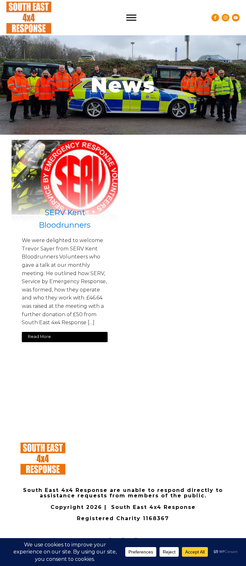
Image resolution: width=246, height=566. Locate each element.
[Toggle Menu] (131, 17)
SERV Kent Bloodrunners (65, 218)
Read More (39, 336)
